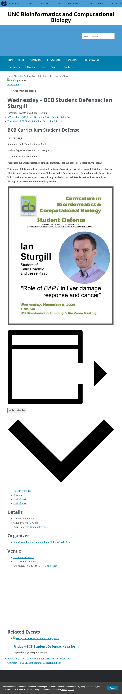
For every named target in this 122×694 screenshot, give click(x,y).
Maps (58, 3)
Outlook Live (19, 503)
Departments (74, 3)
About (21, 59)
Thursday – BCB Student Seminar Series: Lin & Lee (34, 121)
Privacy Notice (67, 690)
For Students (53, 59)
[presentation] (36, 638)
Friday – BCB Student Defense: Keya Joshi (46, 646)
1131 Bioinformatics (23, 557)
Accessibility (14, 3)
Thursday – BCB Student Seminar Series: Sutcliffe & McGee (39, 117)
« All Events (13, 84)
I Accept (112, 688)
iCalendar (18, 495)
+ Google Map (50, 565)
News (43, 67)
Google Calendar (22, 491)
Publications (30, 67)
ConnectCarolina (95, 3)
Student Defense (39, 527)
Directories (13, 67)
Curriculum (35, 59)
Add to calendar (17, 410)
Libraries (44, 3)
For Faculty (72, 59)
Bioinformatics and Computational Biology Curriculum (41, 542)
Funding (68, 67)
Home (10, 59)
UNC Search (115, 3)
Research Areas (91, 59)
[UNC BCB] (17, 40)
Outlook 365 (19, 499)
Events (30, 3)
